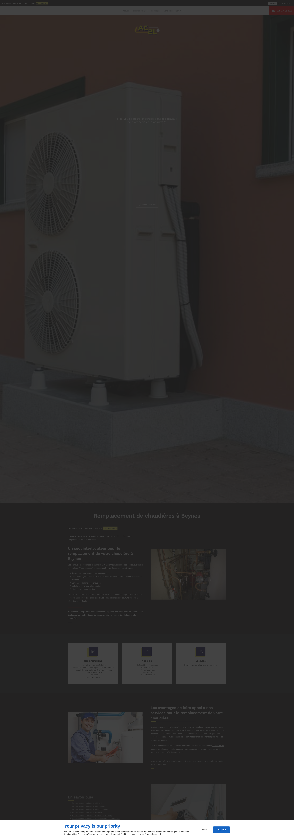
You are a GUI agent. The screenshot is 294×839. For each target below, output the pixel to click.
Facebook (156, 834)
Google (148, 834)
